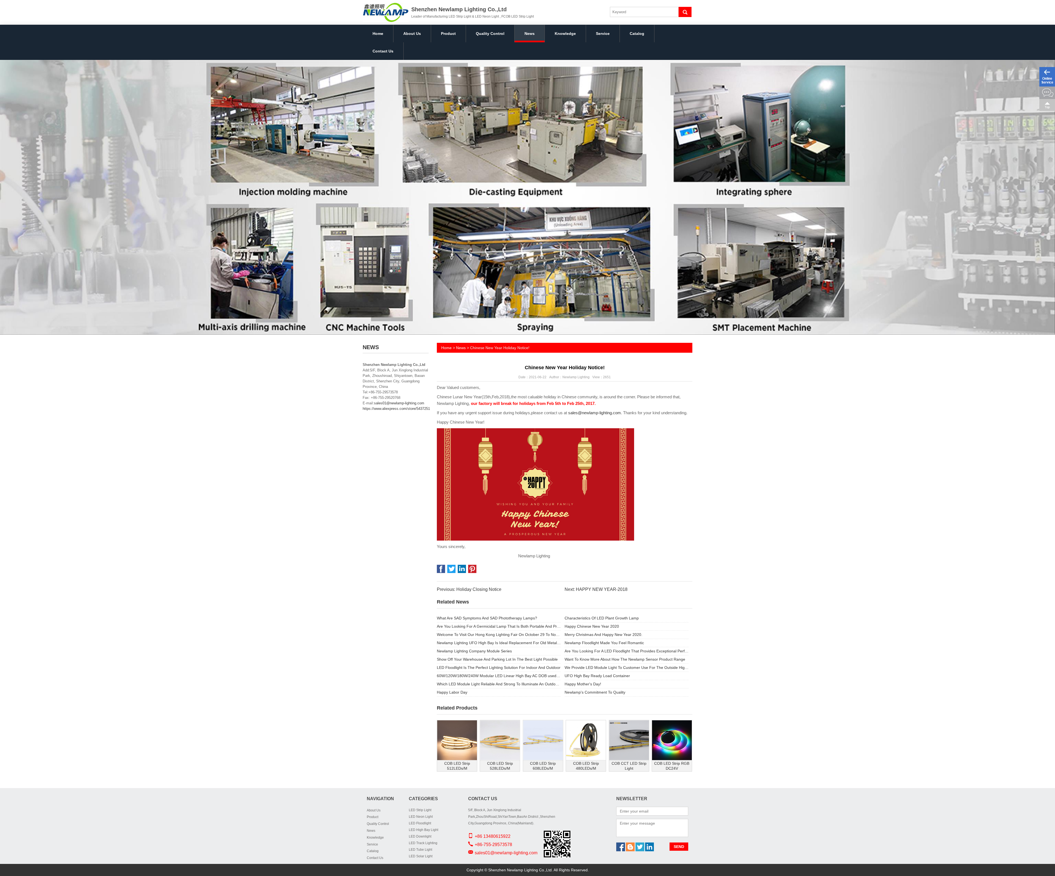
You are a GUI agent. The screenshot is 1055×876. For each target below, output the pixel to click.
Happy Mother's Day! (583, 684)
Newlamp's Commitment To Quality (595, 692)
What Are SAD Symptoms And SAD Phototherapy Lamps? (487, 618)
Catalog (637, 33)
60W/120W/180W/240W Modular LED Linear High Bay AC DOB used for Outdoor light (499, 676)
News (529, 33)
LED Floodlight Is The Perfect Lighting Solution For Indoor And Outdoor (498, 667)
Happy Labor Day (452, 692)
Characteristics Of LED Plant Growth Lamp (602, 618)
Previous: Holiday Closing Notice (469, 589)
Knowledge (565, 33)
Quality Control (490, 33)
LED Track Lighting (423, 843)
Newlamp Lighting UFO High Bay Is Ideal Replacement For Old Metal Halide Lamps (499, 643)
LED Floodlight (420, 823)
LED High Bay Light (423, 830)
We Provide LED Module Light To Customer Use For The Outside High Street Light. (626, 667)
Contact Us (383, 51)
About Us (412, 33)
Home (378, 33)
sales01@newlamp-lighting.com (399, 403)
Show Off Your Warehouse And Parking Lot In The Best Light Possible (497, 659)
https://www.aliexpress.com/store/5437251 (396, 409)
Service (603, 33)
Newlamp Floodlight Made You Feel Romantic (604, 643)
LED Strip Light (420, 810)
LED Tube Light (420, 850)
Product (448, 33)
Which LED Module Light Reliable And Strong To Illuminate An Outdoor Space (499, 684)
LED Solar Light (420, 856)
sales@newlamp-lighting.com (594, 412)
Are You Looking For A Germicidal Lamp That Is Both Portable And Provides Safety (499, 626)
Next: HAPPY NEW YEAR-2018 (596, 589)
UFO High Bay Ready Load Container (597, 676)
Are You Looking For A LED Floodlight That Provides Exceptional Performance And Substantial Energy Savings (626, 651)
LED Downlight (420, 836)
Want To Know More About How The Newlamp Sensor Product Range (625, 659)
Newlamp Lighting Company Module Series (474, 651)
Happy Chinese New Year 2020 (592, 626)
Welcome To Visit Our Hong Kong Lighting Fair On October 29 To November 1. (499, 634)
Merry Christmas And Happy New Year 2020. (603, 634)
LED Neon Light (421, 817)
